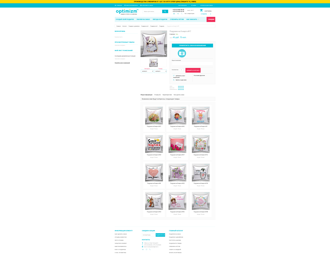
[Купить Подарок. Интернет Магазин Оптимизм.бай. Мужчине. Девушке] (127, 12)
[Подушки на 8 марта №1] (201, 115)
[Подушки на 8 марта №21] (154, 115)
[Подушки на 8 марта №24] (154, 144)
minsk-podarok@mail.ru (152, 246)
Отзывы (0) (157, 94)
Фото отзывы (119, 240)
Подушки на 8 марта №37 (177, 155)
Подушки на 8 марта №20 (177, 183)
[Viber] (150, 249)
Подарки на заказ (175, 234)
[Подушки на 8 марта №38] (201, 201)
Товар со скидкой (175, 249)
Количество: (175, 69)
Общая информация (146, 94)
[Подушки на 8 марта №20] (177, 172)
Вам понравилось (132, 5)
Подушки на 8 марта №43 (177, 126)
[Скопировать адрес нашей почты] (174, 14)
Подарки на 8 (144, 26)
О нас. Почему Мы (120, 252)
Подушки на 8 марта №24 (154, 155)
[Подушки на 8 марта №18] (201, 172)
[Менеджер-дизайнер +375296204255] (182, 14)
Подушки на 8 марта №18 (201, 183)
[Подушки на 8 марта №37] (177, 144)
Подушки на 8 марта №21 (154, 126)
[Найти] (165, 11)
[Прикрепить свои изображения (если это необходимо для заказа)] (182, 53)
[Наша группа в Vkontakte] (143, 249)
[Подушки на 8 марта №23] (154, 201)
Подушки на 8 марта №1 (201, 126)
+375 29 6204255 (157, 245)
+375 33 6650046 (148, 245)
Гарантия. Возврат (121, 243)
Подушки (161, 26)
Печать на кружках (175, 252)
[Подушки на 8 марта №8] (154, 172)
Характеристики (167, 94)
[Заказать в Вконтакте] (178, 14)
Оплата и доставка (206, 5)
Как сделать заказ (179, 94)
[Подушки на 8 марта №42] (177, 201)
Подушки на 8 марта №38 (201, 211)
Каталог (124, 26)
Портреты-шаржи (175, 240)
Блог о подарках (120, 249)
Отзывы (193, 5)
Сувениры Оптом (174, 246)
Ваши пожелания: (176, 60)
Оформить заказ (147, 5)
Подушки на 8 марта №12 (201, 155)
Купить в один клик (181, 80)
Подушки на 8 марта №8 (154, 183)
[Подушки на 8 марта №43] (177, 115)
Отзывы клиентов (120, 237)
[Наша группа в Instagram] (146, 249)
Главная (119, 5)
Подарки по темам (175, 243)
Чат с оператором (189, 13)
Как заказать (182, 5)
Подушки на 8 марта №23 (154, 211)
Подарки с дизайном (134, 26)
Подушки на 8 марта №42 (177, 211)
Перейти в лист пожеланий (122, 62)
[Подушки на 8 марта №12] (201, 144)
